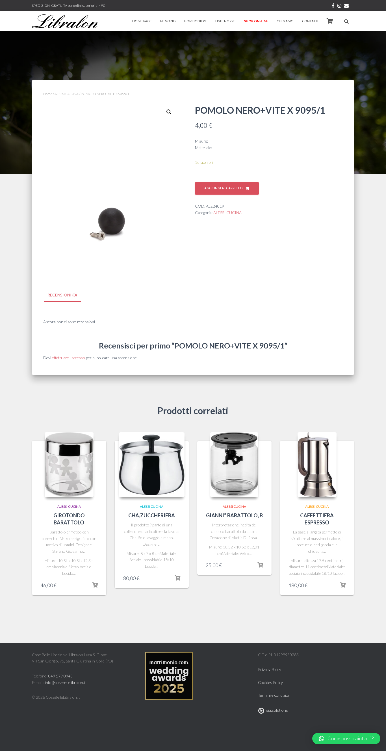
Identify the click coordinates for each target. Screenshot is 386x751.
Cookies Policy (270, 682)
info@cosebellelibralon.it (65, 682)
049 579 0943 (60, 675)
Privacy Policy (269, 669)
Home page (142, 21)
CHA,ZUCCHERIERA (151, 515)
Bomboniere (195, 21)
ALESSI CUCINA (67, 94)
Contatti (310, 21)
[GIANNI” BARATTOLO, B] (234, 464)
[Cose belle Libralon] (65, 21)
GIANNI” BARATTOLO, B (234, 515)
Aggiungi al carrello (223, 188)
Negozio (168, 21)
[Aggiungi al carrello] (95, 585)
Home (47, 94)
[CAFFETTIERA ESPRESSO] (317, 464)
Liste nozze (225, 21)
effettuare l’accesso (68, 357)
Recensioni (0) (62, 294)
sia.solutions (276, 710)
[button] (346, 738)
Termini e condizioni (274, 695)
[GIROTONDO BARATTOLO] (69, 464)
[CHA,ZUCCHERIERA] (152, 464)
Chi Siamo (285, 21)
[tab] (66, 295)
